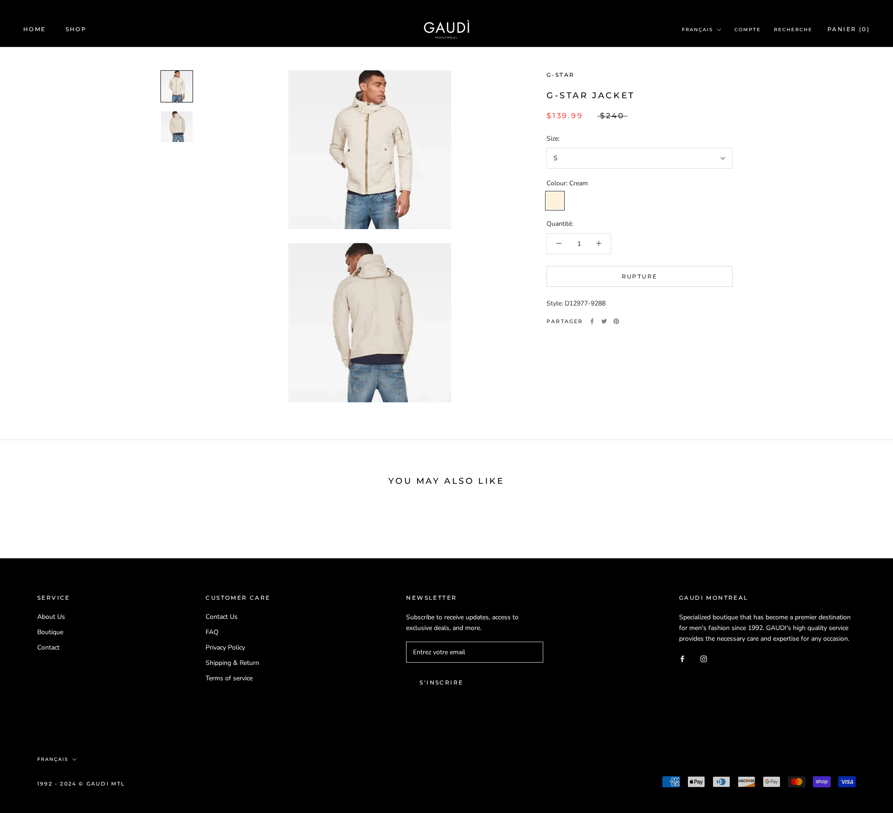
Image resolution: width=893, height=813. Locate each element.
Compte (747, 30)
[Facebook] (592, 321)
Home (34, 29)
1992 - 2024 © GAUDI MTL (81, 783)
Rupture (640, 275)
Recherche (793, 30)
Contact (48, 647)
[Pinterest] (616, 321)
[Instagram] (703, 658)
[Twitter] (604, 321)
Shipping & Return (232, 662)
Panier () (848, 29)
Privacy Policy (225, 647)
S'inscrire (441, 682)
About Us (51, 616)
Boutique (50, 632)
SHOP (76, 29)
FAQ (212, 632)
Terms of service (229, 678)
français (697, 30)
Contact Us (222, 616)
